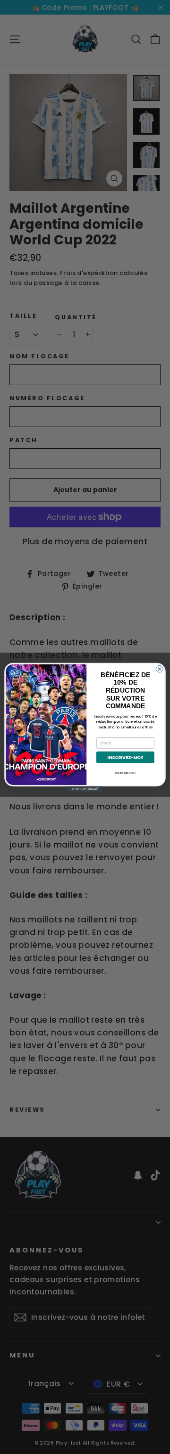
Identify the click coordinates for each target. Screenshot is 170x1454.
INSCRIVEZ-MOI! (125, 757)
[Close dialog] (159, 668)
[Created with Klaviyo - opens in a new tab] (85, 789)
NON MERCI (125, 773)
